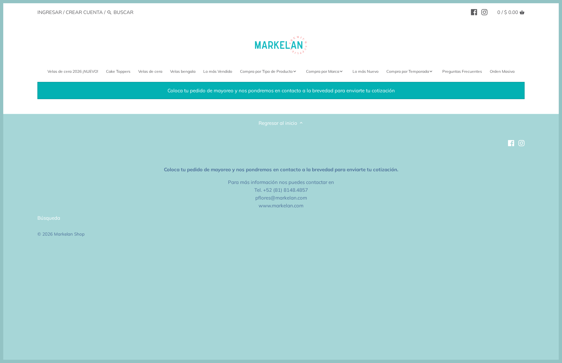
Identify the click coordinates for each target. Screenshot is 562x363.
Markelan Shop (69, 234)
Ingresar (49, 12)
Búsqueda (48, 218)
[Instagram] (484, 12)
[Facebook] (474, 12)
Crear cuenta (84, 12)
